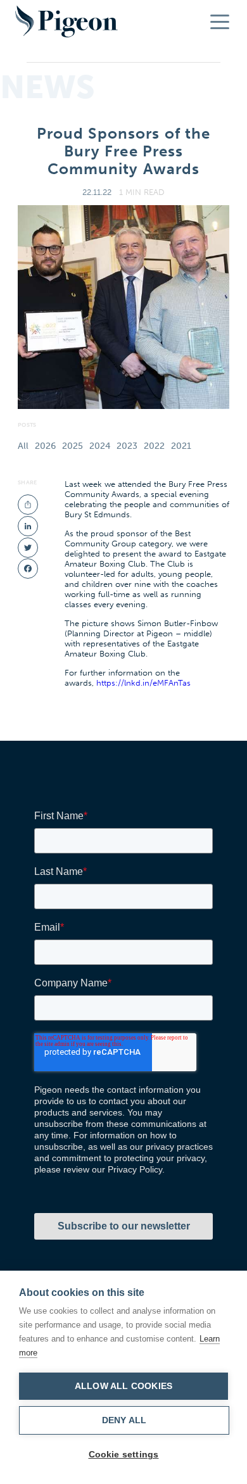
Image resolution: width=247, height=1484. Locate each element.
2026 (45, 446)
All (23, 446)
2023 (127, 446)
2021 (181, 446)
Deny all (124, 1420)
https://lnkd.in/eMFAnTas (143, 682)
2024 (99, 446)
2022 (154, 446)
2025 (72, 446)
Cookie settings (124, 1454)
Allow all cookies (123, 1386)
